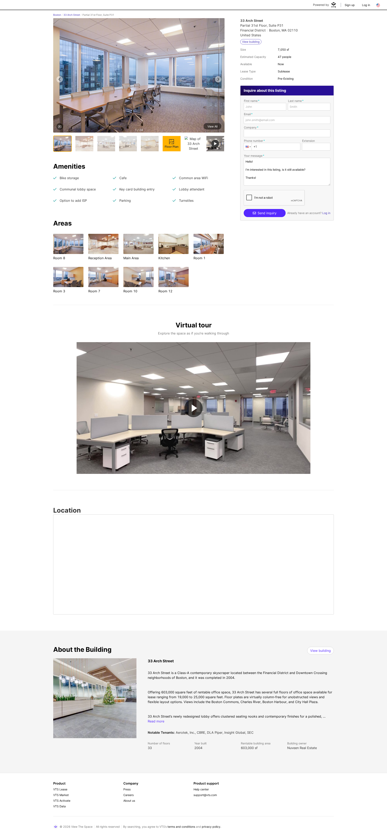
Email (247, 114)
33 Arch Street (71, 14)
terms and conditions (181, 826)
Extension (308, 140)
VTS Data (59, 806)
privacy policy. (211, 826)
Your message (253, 155)
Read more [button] (156, 721)
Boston (57, 14)
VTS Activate (61, 800)
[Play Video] (193, 408)
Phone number (253, 140)
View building (320, 651)
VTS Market (61, 795)
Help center (201, 789)
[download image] (59, 126)
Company (250, 127)
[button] (139, 76)
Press (127, 789)
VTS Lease (60, 789)
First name (251, 100)
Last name (295, 100)
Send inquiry (267, 213)
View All (212, 126)
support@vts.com (205, 795)
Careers (128, 795)
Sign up (350, 5)
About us (129, 800)
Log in (366, 5)
